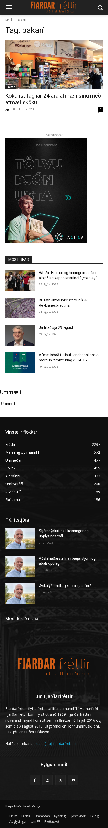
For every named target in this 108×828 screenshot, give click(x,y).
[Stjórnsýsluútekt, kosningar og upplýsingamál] (20, 538)
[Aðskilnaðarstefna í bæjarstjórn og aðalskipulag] (20, 566)
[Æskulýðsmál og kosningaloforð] (20, 593)
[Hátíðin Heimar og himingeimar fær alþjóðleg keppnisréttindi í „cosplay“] (20, 280)
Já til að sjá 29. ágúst (56, 327)
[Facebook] (35, 780)
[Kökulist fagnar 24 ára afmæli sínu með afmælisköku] (54, 64)
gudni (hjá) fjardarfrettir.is (55, 743)
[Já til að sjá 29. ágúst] (20, 335)
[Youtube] (73, 780)
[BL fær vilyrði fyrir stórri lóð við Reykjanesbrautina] (20, 308)
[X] (60, 780)
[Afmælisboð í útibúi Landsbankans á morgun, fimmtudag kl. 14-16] (20, 362)
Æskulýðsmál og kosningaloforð (65, 586)
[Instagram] (47, 780)
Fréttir (11, 87)
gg (7, 109)
